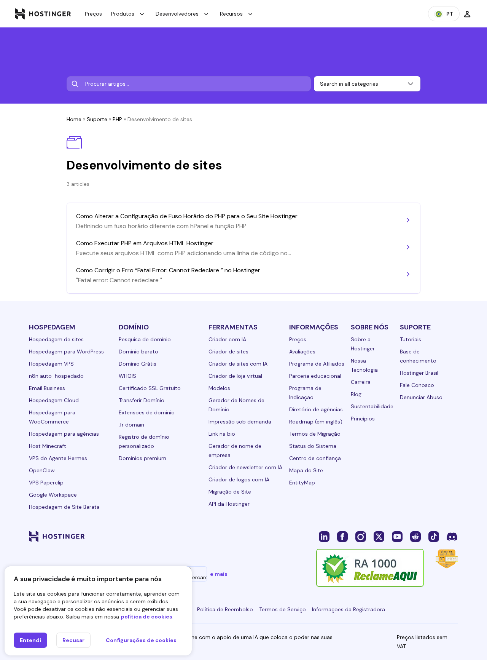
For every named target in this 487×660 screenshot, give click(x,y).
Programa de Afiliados (316, 363)
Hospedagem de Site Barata (64, 506)
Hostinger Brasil (419, 372)
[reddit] (415, 536)
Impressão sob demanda (239, 421)
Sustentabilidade (372, 406)
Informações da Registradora (348, 609)
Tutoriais (410, 339)
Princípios (363, 418)
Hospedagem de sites (56, 339)
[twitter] (379, 536)
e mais (219, 574)
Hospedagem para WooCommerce (52, 417)
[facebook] (342, 536)
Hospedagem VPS (51, 363)
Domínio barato (138, 351)
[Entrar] (467, 14)
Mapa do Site (306, 470)
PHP (117, 119)
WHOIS (127, 375)
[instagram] (361, 536)
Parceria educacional (315, 375)
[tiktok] (434, 536)
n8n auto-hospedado (56, 375)
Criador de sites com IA (237, 363)
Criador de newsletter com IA (245, 467)
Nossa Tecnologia (364, 365)
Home (74, 119)
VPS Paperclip (46, 482)
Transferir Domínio (141, 400)
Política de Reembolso (225, 609)
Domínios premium (142, 458)
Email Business (47, 388)
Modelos (219, 388)
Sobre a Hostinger (363, 344)
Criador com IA (227, 339)
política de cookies (146, 616)
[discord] (452, 536)
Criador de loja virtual (235, 375)
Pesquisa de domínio (145, 339)
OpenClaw (42, 470)
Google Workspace (53, 494)
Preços (93, 13)
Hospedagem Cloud (54, 400)
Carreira (361, 382)
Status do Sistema (312, 446)
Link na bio (221, 433)
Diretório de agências (316, 409)
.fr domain (131, 424)
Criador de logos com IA (238, 479)
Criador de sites (228, 351)
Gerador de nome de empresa (234, 451)
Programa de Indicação (305, 393)
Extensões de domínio (147, 412)
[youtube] (397, 536)
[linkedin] (324, 536)
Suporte (97, 119)
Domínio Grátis (137, 363)
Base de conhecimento (418, 356)
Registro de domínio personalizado (144, 441)
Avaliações (302, 351)
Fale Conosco (417, 385)
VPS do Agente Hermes (58, 458)
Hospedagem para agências (64, 433)
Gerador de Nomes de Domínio (236, 405)
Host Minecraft (47, 446)
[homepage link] (43, 13)
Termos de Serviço (282, 609)
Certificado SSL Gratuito (150, 388)
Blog (356, 394)
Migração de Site (229, 491)
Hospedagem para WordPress (66, 351)
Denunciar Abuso (421, 397)
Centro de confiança (315, 458)
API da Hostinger (229, 503)
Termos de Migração (315, 433)
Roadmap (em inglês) (315, 421)
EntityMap (302, 482)
